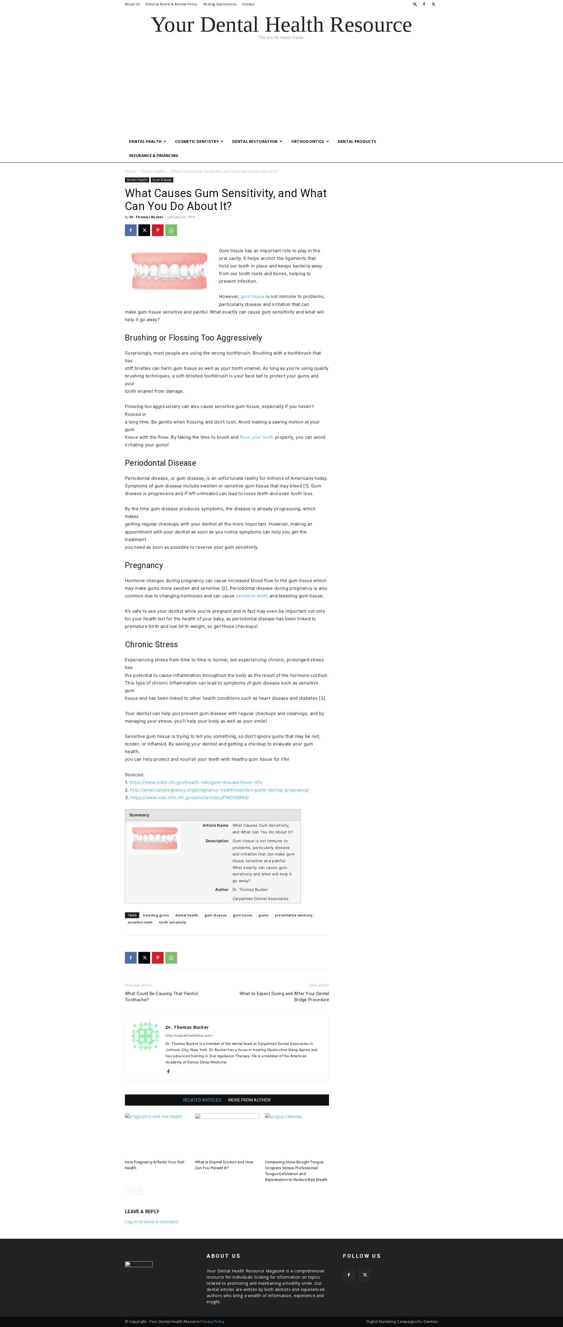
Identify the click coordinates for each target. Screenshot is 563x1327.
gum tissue (252, 296)
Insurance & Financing (154, 155)
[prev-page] (128, 1191)
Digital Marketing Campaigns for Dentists (402, 1321)
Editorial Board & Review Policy (171, 4)
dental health (186, 915)
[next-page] (138, 1191)
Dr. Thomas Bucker (146, 217)
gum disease (216, 915)
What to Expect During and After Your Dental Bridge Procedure (284, 996)
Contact (248, 4)
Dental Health (145, 141)
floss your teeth (257, 437)
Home (130, 171)
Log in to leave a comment (151, 1221)
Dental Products (357, 141)
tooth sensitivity (172, 922)
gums (263, 915)
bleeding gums (156, 915)
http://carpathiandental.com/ (189, 1035)
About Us (132, 4)
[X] (433, 4)
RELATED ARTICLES (202, 1100)
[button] (415, 4)
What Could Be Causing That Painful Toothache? (161, 996)
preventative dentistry (294, 915)
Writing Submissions (219, 4)
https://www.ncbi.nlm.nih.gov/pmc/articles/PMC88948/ (189, 797)
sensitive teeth (252, 596)
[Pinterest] (158, 230)
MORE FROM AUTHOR (249, 1100)
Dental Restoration (255, 141)
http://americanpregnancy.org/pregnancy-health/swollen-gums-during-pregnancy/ (219, 790)
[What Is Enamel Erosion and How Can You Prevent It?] (227, 1135)
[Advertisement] (281, 90)
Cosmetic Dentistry (197, 141)
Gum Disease (162, 180)
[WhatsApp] (171, 230)
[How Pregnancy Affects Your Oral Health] (157, 1135)
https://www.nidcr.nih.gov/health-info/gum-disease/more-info (196, 782)
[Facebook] (424, 4)
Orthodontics (307, 141)
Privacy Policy (212, 1321)
